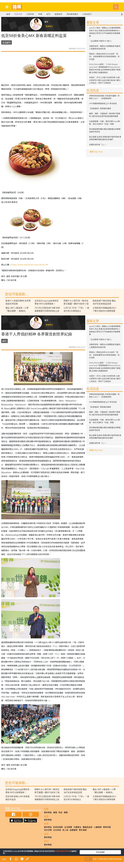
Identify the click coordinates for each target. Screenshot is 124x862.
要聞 (55, 812)
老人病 (65, 829)
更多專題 (83, 829)
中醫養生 (77, 827)
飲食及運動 (58, 827)
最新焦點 (48, 812)
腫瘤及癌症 (87, 827)
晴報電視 (18, 14)
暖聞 (66, 812)
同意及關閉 (100, 852)
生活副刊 (6, 42)
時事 (40, 14)
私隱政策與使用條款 (62, 851)
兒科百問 (48, 829)
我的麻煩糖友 (72, 14)
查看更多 (49, 26)
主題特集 (30, 14)
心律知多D (87, 14)
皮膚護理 (73, 829)
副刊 (48, 14)
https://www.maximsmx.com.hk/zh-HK (29, 264)
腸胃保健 (107, 827)
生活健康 (68, 827)
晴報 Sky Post (96, 151)
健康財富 (58, 14)
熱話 (60, 812)
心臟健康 (98, 827)
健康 (8, 14)
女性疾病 (57, 829)
